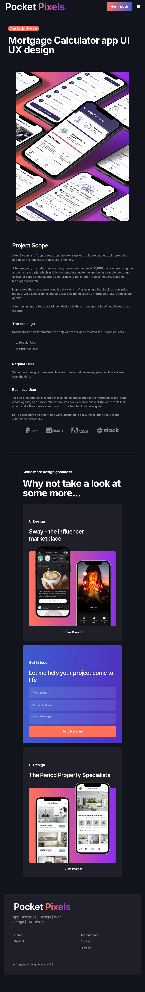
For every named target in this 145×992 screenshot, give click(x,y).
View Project (73, 632)
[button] (137, 6)
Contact (86, 941)
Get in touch (119, 6)
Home (18, 935)
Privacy (85, 948)
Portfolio (20, 941)
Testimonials (89, 935)
